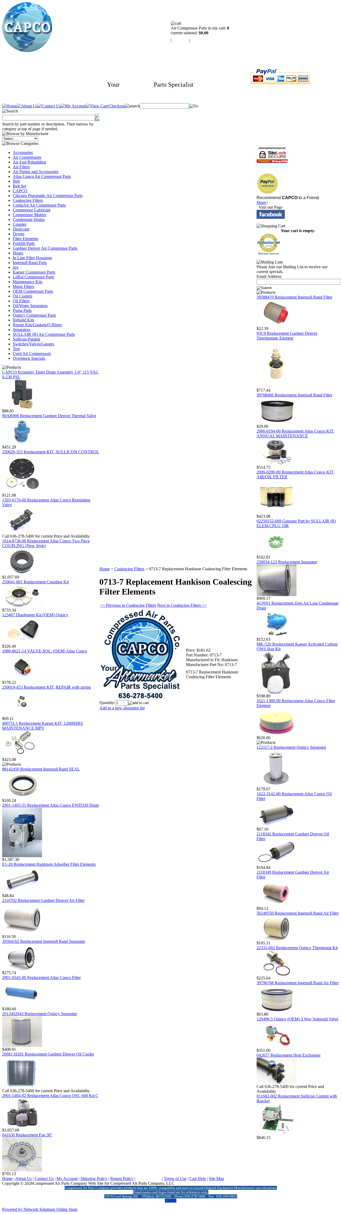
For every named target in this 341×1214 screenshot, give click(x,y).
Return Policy (121, 1178)
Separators (21, 329)
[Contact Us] (49, 106)
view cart (180, 40)
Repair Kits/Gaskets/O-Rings (37, 325)
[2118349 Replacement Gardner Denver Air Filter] (277, 904)
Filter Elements (25, 238)
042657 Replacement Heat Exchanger (288, 1055)
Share (261, 202)
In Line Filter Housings (32, 258)
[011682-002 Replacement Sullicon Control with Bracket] (277, 1134)
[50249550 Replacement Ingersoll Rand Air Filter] (277, 939)
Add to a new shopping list (122, 708)
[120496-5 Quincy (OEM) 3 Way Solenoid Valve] (277, 1046)
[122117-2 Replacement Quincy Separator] (277, 785)
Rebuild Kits (23, 320)
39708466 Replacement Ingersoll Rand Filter (294, 395)
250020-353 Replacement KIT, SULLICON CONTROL (50, 452)
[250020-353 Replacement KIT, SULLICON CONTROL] (22, 491)
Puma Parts (22, 310)
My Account (67, 1178)
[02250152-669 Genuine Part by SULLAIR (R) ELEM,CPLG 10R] (277, 553)
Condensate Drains (29, 219)
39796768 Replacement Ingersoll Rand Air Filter (298, 983)
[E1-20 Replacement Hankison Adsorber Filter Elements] (22, 892)
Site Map (216, 1178)
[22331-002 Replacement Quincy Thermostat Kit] (277, 974)
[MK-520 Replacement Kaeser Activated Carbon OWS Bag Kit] (277, 692)
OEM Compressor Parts (33, 291)
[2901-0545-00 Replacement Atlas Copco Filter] (22, 1005)
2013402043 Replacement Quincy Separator (39, 1013)
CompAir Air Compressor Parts (39, 205)
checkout (198, 40)
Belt (16, 181)
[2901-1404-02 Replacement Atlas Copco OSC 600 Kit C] (22, 1126)
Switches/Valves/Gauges (33, 344)
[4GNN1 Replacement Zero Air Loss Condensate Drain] (277, 635)
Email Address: (269, 276)
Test (16, 348)
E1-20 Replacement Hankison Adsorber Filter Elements (49, 864)
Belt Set (19, 186)
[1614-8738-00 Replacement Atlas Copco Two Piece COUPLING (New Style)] (22, 573)
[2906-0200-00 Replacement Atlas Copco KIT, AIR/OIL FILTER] (277, 512)
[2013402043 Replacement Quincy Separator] (22, 1045)
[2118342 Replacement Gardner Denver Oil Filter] (277, 863)
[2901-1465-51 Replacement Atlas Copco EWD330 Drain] (22, 855)
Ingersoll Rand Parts (30, 262)
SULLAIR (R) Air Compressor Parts (44, 334)
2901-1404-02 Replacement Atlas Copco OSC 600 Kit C (50, 1095)
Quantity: (107, 702)
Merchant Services (268, 253)
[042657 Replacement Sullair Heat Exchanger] (277, 1083)
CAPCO (20, 191)
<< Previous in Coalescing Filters (128, 605)
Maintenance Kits (27, 281)
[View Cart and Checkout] (105, 106)
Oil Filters (21, 301)
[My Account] (73, 106)
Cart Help (197, 1178)
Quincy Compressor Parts (34, 315)
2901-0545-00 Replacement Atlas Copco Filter (41, 977)
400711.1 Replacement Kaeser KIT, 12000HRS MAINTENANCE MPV (42, 725)
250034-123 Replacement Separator (287, 562)
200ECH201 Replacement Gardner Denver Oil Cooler (48, 1054)
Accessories (23, 152)
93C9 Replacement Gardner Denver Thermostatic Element (287, 335)
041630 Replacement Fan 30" (27, 1135)
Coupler (19, 224)
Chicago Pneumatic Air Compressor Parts (48, 195)
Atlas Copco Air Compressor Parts (42, 176)
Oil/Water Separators (30, 305)
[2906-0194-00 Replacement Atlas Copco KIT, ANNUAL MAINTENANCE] (277, 463)
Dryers (18, 234)
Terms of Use (175, 1178)
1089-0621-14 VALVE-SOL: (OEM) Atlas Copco (44, 651)
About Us (23, 1178)
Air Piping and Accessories (35, 171)
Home (104, 569)
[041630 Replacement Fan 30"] (22, 1170)
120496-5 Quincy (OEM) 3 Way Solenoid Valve (297, 1019)
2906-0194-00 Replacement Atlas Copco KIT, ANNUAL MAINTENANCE (295, 433)
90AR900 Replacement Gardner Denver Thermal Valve (49, 415)
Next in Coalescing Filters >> (182, 605)
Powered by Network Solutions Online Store (40, 1209)
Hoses (18, 253)
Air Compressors (27, 157)
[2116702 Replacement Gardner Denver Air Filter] (22, 933)
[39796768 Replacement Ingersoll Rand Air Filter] (277, 1010)
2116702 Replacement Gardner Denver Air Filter (43, 900)
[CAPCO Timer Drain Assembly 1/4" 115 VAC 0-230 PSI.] (22, 407)
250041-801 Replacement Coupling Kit (35, 582)
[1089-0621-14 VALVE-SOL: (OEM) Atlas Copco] (22, 678)
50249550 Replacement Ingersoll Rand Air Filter (298, 913)
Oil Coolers (22, 296)
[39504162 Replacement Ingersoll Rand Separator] (22, 969)
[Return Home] (27, 50)
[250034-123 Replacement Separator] (277, 594)
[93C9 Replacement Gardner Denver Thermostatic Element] (277, 386)
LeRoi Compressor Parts (33, 277)
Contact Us (44, 1178)
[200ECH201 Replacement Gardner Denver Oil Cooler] (22, 1087)
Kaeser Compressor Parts (34, 272)
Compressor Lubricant (31, 210)
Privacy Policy (148, 1178)
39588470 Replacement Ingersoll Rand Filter (294, 297)
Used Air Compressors (32, 353)
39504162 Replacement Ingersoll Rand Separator (43, 941)
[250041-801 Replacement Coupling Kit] (22, 606)
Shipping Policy (93, 1178)
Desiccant (21, 229)
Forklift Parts (24, 243)
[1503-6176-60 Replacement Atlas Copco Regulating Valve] (22, 532)
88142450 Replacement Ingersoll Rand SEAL (41, 769)
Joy (16, 267)
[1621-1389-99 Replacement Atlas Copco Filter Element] (277, 734)
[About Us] (27, 106)
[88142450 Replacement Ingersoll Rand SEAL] (22, 796)
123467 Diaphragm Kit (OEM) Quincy (35, 615)
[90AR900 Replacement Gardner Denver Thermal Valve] (22, 443)
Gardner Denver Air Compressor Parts (45, 248)
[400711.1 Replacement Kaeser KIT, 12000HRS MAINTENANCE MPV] (22, 755)
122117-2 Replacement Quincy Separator (291, 747)
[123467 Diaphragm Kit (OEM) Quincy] (22, 642)
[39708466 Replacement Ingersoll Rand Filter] (277, 422)
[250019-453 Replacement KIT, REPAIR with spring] (22, 715)
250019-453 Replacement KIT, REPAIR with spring (46, 687)
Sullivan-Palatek (26, 339)
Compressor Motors (29, 214)
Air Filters (21, 167)
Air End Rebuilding (29, 162)
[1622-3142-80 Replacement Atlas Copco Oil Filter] (277, 825)
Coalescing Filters (28, 200)
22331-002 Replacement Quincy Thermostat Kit (297, 947)
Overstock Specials (29, 358)
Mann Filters (23, 286)
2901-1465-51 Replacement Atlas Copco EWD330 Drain (50, 805)
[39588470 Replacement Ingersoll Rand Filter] (277, 325)
